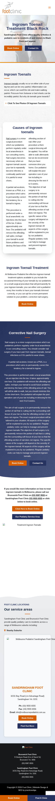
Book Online (14, 798)
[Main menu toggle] (49, 7)
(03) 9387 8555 (38, 495)
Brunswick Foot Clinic (39, 619)
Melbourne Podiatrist (16, 274)
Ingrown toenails (11, 84)
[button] (27, 103)
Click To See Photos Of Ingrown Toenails (27, 103)
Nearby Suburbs (14, 630)
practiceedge (30, 790)
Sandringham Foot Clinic (15, 35)
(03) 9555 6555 (35, 498)
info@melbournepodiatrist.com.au (30, 712)
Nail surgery (11, 138)
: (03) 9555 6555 (27, 706)
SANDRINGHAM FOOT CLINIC (27, 689)
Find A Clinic (41, 798)
